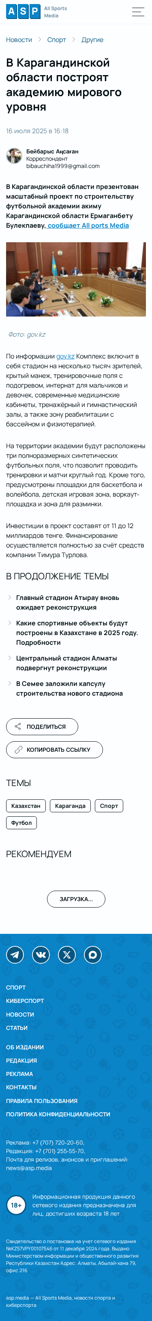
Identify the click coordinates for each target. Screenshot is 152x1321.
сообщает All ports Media (87, 225)
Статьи (17, 1028)
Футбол (21, 822)
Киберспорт (25, 1000)
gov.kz (65, 356)
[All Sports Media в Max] (93, 955)
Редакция (21, 1060)
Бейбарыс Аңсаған (52, 151)
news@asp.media (29, 1168)
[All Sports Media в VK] (41, 955)
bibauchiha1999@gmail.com (63, 166)
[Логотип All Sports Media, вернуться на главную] (36, 16)
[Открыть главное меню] (138, 12)
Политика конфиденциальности (58, 1114)
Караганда (70, 805)
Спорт (56, 39)
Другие (92, 39)
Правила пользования (41, 1101)
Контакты (21, 1087)
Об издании (25, 1047)
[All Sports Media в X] (67, 955)
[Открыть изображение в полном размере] (76, 279)
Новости (19, 39)
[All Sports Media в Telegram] (15, 955)
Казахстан (26, 805)
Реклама (19, 1074)
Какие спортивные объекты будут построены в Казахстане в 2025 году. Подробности (77, 633)
